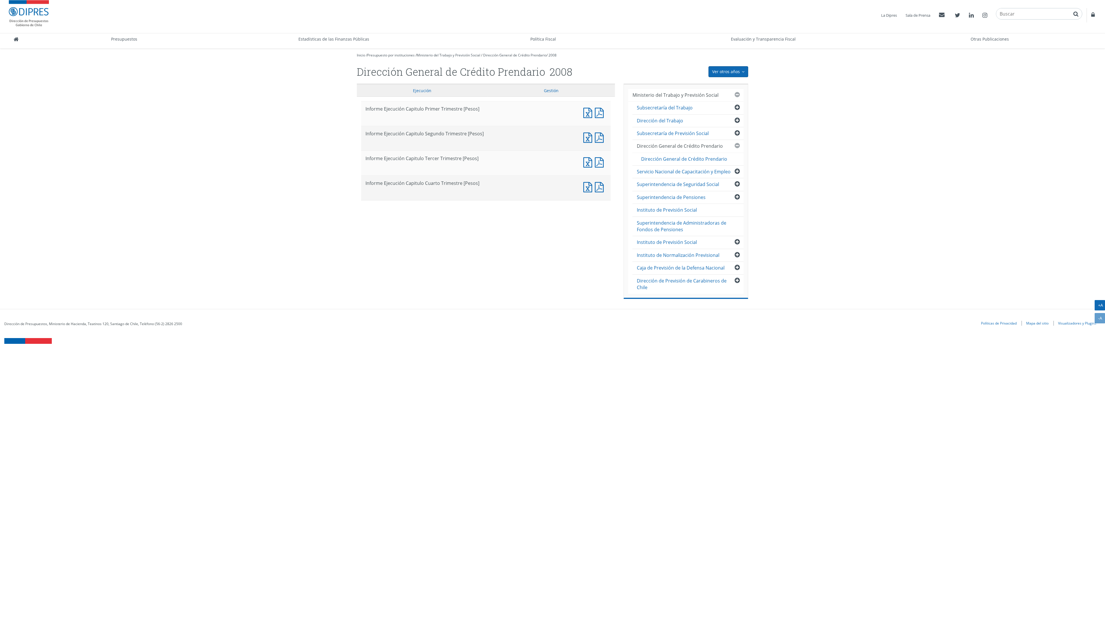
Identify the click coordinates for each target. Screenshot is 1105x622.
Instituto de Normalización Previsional (678, 255)
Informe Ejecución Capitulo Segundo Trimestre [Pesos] (589, 136)
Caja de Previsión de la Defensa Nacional (681, 268)
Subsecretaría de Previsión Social (673, 133)
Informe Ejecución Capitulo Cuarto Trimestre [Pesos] (589, 186)
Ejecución (422, 90)
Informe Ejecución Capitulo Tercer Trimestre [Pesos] (589, 161)
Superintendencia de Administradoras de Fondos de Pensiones (681, 226)
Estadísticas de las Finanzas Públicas (333, 39)
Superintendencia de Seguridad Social (678, 184)
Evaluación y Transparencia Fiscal (763, 39)
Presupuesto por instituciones (391, 55)
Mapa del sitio (1037, 323)
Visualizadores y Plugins (1077, 323)
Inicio (361, 55)
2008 (552, 55)
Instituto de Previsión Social (667, 210)
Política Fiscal (543, 39)
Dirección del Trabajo (660, 120)
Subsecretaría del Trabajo (665, 108)
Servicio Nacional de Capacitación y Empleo (684, 171)
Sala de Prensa (918, 15)
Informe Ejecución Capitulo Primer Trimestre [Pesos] (589, 112)
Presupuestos (124, 39)
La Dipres (889, 15)
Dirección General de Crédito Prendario (514, 55)
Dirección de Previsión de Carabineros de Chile (682, 284)
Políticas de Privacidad (999, 323)
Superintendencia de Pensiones (671, 197)
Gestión (551, 90)
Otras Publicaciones (990, 39)
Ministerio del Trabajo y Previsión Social (448, 55)
